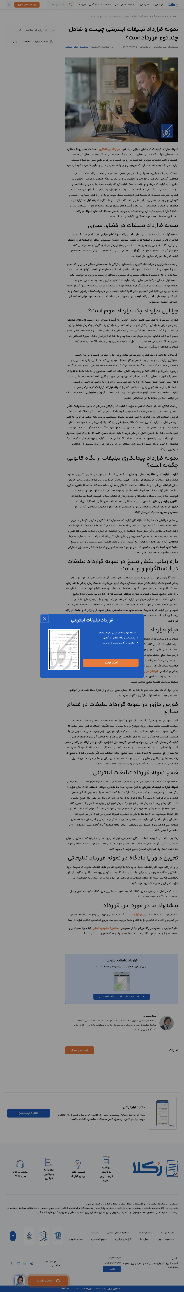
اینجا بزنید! (111, 662)
